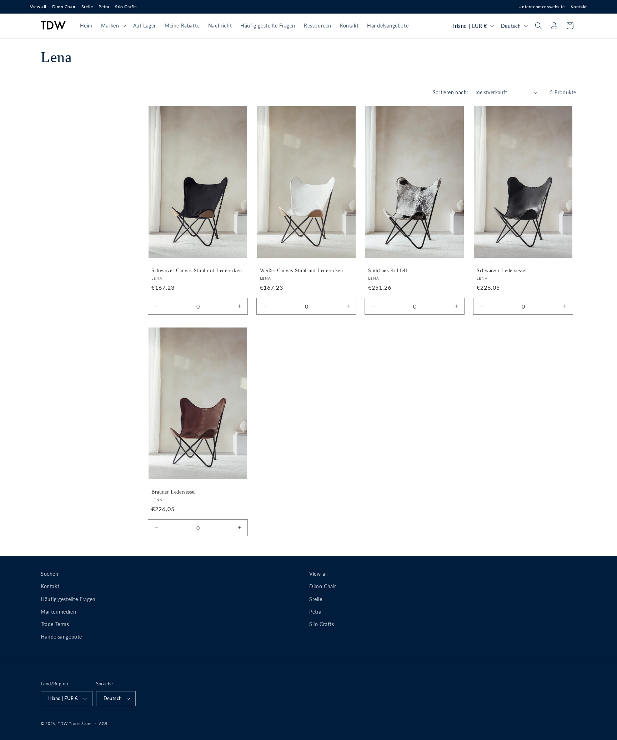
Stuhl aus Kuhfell (387, 270)
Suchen (50, 574)
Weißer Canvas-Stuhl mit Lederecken (301, 270)
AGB (103, 723)
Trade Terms (55, 624)
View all (38, 6)
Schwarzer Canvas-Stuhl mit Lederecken (196, 270)
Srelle (87, 6)
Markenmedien (58, 612)
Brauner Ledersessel (173, 492)
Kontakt (579, 6)
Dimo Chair (64, 6)
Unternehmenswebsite (541, 6)
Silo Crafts (126, 6)
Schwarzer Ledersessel (502, 270)
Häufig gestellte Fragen (68, 599)
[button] (113, 25)
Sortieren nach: (450, 92)
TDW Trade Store (75, 723)
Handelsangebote (61, 637)
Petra (104, 6)
